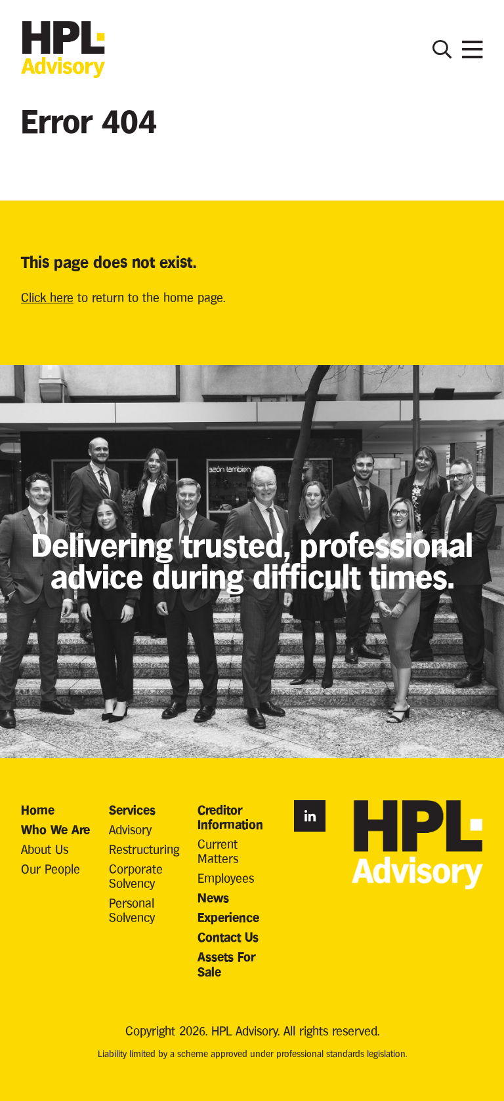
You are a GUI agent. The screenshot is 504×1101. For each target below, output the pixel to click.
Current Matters (218, 851)
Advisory (130, 829)
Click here (47, 297)
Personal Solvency (132, 910)
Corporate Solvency (136, 876)
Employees (226, 877)
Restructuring (144, 849)
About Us (44, 849)
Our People (50, 868)
